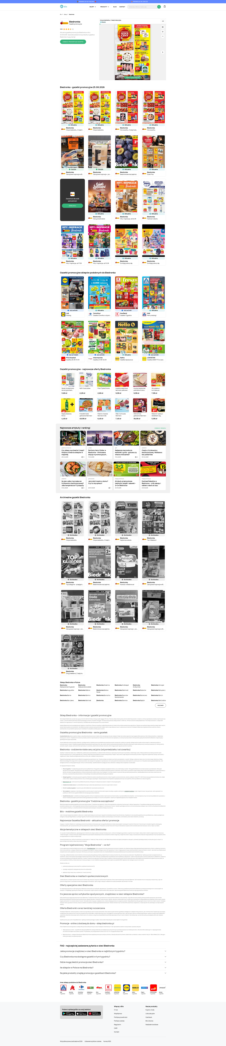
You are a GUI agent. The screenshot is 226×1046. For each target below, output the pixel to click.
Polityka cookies (119, 1021)
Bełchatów (158, 700)
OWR (115, 1028)
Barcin (157, 695)
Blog (115, 7)
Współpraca (118, 1014)
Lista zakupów (150, 1014)
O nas (116, 1010)
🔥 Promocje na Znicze (139, 1)
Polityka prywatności (120, 1017)
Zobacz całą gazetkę (133, 77)
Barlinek (84, 700)
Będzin (139, 700)
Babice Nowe (102, 691)
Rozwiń (160, 705)
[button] (113, 951)
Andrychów (136, 686)
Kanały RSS (107, 1041)
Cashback (149, 1017)
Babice (84, 690)
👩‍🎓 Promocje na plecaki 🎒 (86, 1)
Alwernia (103, 685)
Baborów (139, 690)
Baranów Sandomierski (121, 696)
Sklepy (65, 14)
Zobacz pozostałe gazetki (73, 42)
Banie (65, 695)
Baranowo (140, 695)
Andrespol (122, 685)
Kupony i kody (150, 1010)
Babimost (121, 690)
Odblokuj (72, 206)
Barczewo (67, 700)
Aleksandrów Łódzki (84, 686)
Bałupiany (158, 690)
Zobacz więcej (160, 428)
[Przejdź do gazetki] (162, 27)
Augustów (67, 690)
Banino (84, 695)
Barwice (121, 700)
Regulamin (117, 1025)
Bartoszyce (100, 701)
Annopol (157, 685)
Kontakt (122, 7)
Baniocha (103, 695)
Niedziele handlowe (152, 1025)
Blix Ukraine (149, 1021)
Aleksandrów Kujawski (67, 686)
